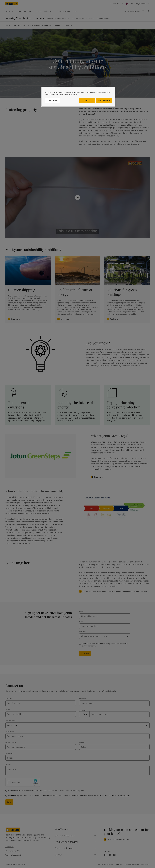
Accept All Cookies (104, 100)
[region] (78, 97)
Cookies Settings (52, 100)
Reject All (87, 100)
